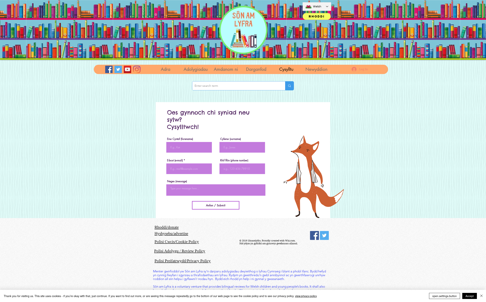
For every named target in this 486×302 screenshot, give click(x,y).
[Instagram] (136, 69)
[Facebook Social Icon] (314, 235)
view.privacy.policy (306, 296)
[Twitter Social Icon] (324, 235)
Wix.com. (290, 240)
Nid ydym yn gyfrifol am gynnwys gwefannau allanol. (268, 243)
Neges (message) (177, 181)
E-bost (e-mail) (175, 160)
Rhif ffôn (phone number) (234, 160)
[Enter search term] (289, 85)
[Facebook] (109, 69)
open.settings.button (444, 296)
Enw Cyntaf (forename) (180, 139)
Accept (469, 296)
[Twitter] (118, 69)
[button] (196, 69)
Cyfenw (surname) (230, 139)
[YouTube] (127, 69)
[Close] (481, 296)
